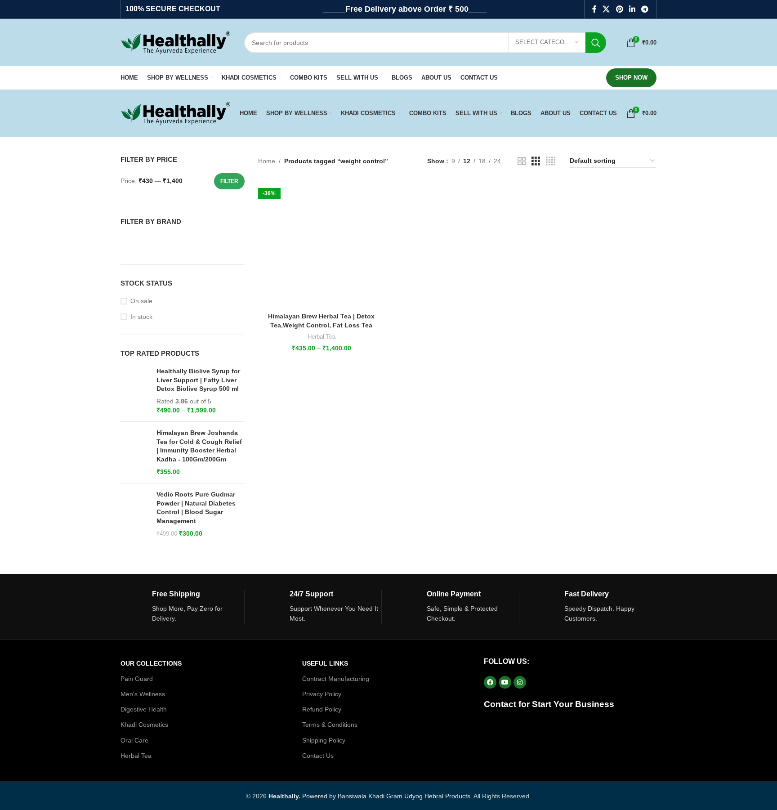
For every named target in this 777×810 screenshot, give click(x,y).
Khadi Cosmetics (144, 724)
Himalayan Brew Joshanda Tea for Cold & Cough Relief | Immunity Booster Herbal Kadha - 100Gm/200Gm (199, 446)
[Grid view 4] (550, 161)
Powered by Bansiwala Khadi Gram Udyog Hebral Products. (370, 796)
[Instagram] (520, 682)
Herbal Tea (321, 336)
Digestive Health (144, 709)
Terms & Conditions (329, 724)
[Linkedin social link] (632, 9)
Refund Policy (321, 709)
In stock (141, 316)
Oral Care (134, 740)
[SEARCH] (595, 42)
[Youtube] (505, 682)
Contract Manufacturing (335, 678)
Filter (229, 181)
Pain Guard (137, 678)
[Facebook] (490, 682)
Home (266, 161)
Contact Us (318, 755)
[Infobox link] (182, 607)
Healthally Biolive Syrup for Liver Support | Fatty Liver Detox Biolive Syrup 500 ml (198, 379)
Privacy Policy (321, 694)
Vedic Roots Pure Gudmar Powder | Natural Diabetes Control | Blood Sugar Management (196, 507)
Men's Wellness (143, 694)
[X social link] (606, 9)
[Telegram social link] (645, 9)
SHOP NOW (631, 77)
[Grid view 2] (522, 161)
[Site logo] (176, 41)
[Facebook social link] (594, 9)
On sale (141, 300)
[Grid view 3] (535, 161)
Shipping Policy (323, 740)
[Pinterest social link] (619, 9)
